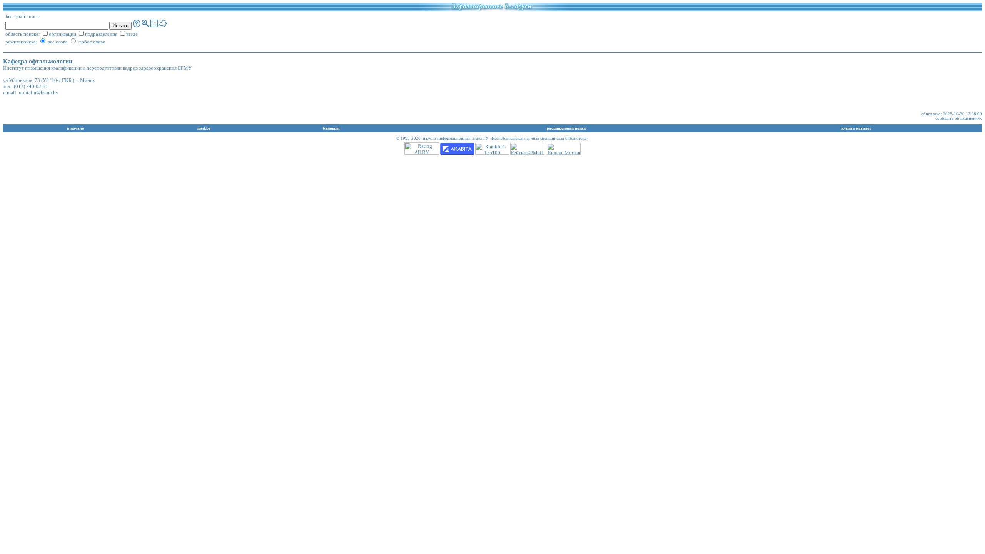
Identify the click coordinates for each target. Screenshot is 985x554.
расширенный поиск (566, 128)
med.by (204, 128)
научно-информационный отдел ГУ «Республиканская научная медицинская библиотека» (506, 138)
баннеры (331, 128)
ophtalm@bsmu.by (38, 92)
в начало (75, 128)
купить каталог (856, 128)
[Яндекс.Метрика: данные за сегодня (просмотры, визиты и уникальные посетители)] (564, 149)
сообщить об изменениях (958, 118)
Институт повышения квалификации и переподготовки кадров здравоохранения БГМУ (97, 68)
